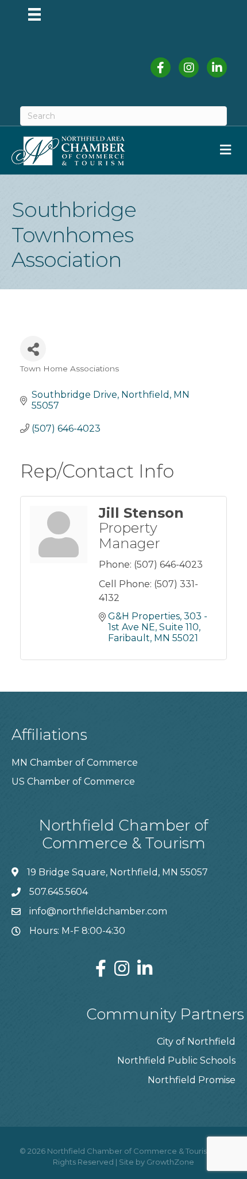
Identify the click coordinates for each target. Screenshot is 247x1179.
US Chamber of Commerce (73, 781)
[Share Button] (33, 349)
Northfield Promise (192, 1080)
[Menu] (34, 14)
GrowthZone (170, 1161)
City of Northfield (196, 1041)
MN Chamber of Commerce (74, 762)
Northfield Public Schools (176, 1060)
